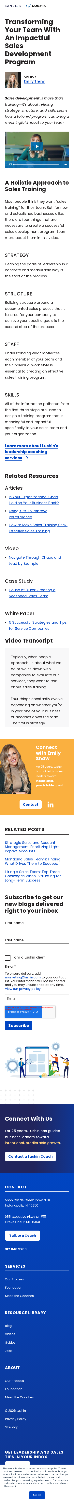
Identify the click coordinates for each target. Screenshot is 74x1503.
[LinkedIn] (50, 804)
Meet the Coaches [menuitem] (19, 1296)
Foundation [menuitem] (13, 1287)
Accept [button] (37, 1495)
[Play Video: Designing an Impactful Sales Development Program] (37, 146)
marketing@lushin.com (23, 977)
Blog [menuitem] (8, 1326)
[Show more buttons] (65, 164)
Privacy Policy (15, 1419)
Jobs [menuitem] (8, 1351)
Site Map (11, 1427)
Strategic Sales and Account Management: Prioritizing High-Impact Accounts (32, 847)
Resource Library (25, 1312)
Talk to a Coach (22, 1235)
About (12, 1367)
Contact (30, 804)
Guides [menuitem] (10, 1342)
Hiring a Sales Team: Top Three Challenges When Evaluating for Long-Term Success (33, 876)
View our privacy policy (23, 989)
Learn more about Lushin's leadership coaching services (31, 452)
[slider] (37, 164)
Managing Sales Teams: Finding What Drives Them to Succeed (32, 861)
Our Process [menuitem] (14, 1279)
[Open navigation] (65, 6)
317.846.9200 (16, 1249)
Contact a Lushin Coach (30, 1156)
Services (15, 1266)
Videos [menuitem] (10, 1334)
